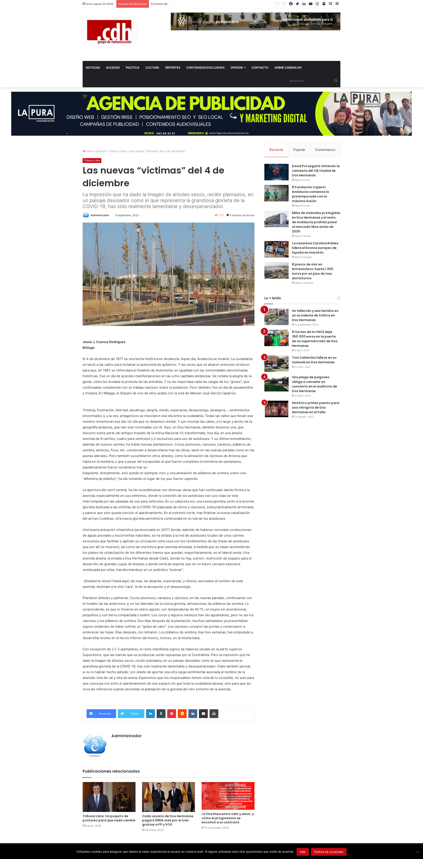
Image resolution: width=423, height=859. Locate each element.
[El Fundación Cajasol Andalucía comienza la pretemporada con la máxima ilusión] (276, 193)
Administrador (100, 215)
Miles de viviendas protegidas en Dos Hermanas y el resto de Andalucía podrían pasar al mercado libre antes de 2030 (316, 222)
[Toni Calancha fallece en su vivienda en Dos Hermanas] (276, 363)
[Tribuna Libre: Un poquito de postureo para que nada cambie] (109, 797)
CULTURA (152, 67)
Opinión (101, 151)
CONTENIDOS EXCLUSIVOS (205, 67)
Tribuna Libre (117, 151)
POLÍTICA (132, 67)
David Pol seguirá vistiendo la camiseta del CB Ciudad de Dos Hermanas (316, 170)
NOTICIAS (93, 67)
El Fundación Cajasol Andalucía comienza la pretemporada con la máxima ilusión (310, 194)
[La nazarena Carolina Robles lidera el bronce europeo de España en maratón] (276, 249)
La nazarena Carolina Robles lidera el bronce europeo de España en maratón (315, 248)
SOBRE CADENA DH (288, 67)
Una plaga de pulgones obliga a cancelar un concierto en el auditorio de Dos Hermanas (314, 384)
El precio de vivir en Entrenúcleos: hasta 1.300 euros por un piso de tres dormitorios (209, 3)
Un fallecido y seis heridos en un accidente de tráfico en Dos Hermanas (315, 315)
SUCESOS (113, 67)
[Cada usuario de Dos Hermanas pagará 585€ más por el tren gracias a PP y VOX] (168, 797)
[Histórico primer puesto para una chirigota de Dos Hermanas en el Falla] (276, 409)
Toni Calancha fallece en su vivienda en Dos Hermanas (314, 359)
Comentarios (325, 150)
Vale (303, 852)
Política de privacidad (328, 852)
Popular (299, 150)
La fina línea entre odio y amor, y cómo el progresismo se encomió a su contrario (228, 818)
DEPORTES (172, 67)
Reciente (276, 150)
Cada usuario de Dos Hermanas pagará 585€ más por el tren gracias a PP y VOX (167, 820)
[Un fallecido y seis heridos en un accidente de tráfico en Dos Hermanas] (276, 317)
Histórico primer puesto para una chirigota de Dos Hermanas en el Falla (315, 407)
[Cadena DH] (110, 31)
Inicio (89, 151)
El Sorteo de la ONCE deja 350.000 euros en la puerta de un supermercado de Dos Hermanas (315, 339)
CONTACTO (260, 67)
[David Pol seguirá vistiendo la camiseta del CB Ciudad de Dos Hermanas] (276, 172)
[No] (417, 852)
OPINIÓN (237, 67)
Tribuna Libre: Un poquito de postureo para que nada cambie (109, 818)
